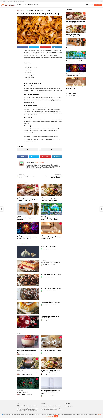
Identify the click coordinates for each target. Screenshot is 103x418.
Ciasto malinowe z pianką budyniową (50, 262)
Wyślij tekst (98, 4)
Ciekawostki (30, 4)
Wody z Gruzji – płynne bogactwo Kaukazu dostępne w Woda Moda (49, 218)
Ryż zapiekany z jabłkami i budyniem (50, 302)
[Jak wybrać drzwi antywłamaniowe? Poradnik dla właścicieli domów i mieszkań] (51, 383)
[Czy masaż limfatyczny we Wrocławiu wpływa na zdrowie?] (51, 228)
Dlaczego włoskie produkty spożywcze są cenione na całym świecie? (27, 199)
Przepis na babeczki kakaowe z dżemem (51, 288)
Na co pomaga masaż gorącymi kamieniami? (25, 218)
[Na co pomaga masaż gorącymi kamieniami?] (28, 209)
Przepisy (19, 4)
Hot (16, 1)
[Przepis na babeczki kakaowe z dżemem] (28, 294)
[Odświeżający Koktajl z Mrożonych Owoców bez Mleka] (28, 322)
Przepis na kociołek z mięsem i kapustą (27, 372)
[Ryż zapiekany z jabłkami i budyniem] (28, 308)
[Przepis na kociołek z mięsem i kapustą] (28, 363)
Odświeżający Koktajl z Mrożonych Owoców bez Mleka (50, 316)
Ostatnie (4, 1)
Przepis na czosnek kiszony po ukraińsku (51, 350)
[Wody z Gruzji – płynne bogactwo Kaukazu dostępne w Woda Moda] (51, 209)
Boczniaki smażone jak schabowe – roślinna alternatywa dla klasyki (50, 199)
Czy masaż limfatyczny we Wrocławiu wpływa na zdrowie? (51, 237)
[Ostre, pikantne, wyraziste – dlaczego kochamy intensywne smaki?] (28, 228)
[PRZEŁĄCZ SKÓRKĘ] (99, 1)
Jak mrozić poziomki (22, 392)
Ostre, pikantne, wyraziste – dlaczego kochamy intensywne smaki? (27, 237)
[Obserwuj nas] (101, 1)
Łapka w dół (51, 149)
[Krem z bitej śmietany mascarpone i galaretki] (28, 341)
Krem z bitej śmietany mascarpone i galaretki (26, 351)
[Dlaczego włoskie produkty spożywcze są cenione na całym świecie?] (28, 190)
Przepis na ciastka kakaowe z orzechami (51, 274)
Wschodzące (37, 185)
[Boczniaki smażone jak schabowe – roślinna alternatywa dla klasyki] (51, 190)
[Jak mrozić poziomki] (28, 383)
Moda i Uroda (37, 4)
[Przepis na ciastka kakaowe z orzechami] (28, 280)
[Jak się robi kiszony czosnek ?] (28, 252)
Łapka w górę (27, 149)
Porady (24, 4)
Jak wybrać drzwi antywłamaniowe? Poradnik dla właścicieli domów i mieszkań (50, 392)
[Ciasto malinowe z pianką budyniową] (28, 266)
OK (56, 416)
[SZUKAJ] (87, 5)
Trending (22, 1)
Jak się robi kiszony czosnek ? (49, 246)
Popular (11, 1)
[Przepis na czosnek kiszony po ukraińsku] (51, 341)
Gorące (60, 223)
